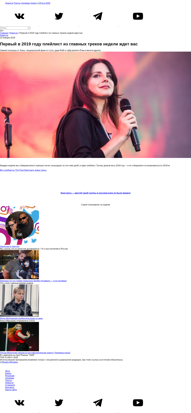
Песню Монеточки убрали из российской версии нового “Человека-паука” (35, 353)
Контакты (9, 387)
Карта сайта (11, 390)
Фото (7, 371)
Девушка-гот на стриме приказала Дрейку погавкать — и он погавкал (33, 281)
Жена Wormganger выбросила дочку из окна (21, 318)
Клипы (34, 3)
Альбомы (25, 3)
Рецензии (9, 376)
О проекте (10, 385)
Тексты (17, 3)
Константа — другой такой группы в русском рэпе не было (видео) (95, 193)
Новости (9, 3)
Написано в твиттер (9, 246)
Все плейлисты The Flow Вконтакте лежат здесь (23, 170)
